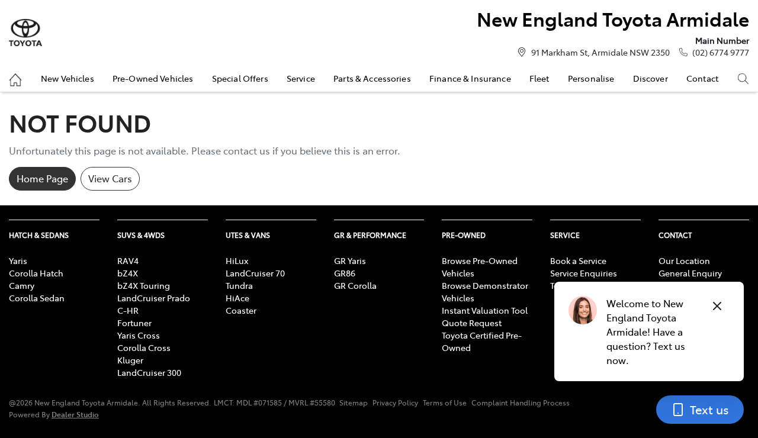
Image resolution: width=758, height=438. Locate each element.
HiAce (237, 298)
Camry (21, 285)
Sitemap (353, 402)
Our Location (684, 260)
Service (301, 78)
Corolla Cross (144, 347)
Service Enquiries (583, 273)
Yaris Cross (138, 335)
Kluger (130, 360)
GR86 (344, 273)
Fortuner (134, 322)
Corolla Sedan (37, 298)
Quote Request (472, 322)
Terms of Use (445, 402)
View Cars (110, 178)
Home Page (42, 178)
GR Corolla (355, 285)
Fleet (539, 78)
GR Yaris (350, 260)
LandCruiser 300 (149, 372)
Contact (702, 78)
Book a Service (578, 260)
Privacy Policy (395, 402)
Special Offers (240, 78)
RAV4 (128, 260)
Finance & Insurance (470, 78)
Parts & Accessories (372, 78)
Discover (650, 78)
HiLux (237, 260)
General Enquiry (690, 273)
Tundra (239, 285)
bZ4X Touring (143, 285)
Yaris (18, 260)
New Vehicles (67, 78)
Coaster (241, 310)
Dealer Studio (75, 414)
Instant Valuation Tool (485, 310)
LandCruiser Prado (153, 298)
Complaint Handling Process (520, 402)
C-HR (128, 310)
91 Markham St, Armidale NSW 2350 (600, 52)
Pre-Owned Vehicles (153, 78)
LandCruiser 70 (255, 273)
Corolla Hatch (36, 273)
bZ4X (127, 273)
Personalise (591, 78)
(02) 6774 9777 (720, 52)
